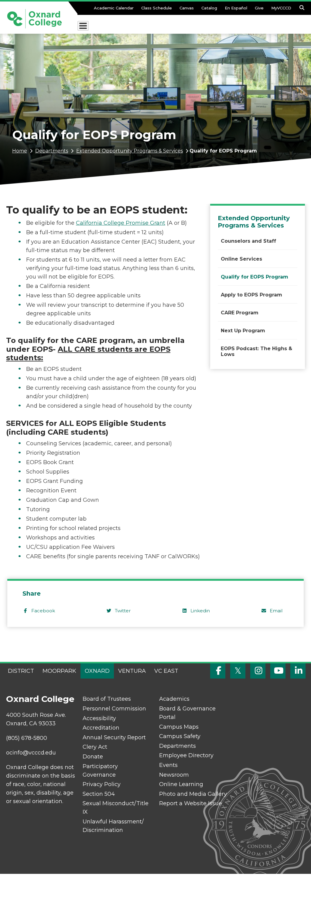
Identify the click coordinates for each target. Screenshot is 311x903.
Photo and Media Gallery (193, 794)
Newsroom (174, 774)
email (276, 611)
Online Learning (181, 784)
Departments (51, 151)
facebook (43, 611)
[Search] (302, 9)
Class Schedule (156, 7)
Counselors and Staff (248, 241)
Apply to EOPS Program (251, 295)
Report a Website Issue (190, 803)
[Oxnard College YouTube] (277, 671)
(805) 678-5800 (26, 738)
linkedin (200, 611)
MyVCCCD (281, 7)
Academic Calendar (114, 7)
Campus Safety (179, 736)
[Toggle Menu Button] (83, 26)
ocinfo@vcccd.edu (31, 752)
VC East (166, 671)
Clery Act (95, 747)
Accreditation (101, 727)
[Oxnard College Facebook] (217, 671)
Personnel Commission (114, 708)
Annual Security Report (114, 737)
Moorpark (59, 671)
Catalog (209, 7)
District (21, 671)
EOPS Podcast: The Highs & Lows (256, 351)
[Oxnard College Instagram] (257, 671)
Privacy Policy (102, 784)
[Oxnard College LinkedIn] (298, 671)
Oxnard (97, 671)
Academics (174, 699)
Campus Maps (179, 726)
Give (259, 7)
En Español (236, 7)
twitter (123, 611)
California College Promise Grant (120, 223)
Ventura (132, 671)
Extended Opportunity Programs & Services (129, 151)
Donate (93, 756)
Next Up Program (243, 330)
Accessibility (99, 718)
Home (19, 151)
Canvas (186, 7)
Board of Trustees (107, 699)
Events (168, 765)
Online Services (241, 259)
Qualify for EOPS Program (254, 277)
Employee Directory (186, 755)
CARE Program (239, 313)
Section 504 (99, 794)
